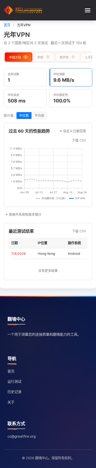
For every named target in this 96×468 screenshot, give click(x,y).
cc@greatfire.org (21, 436)
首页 (7, 25)
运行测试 (14, 381)
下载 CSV (79, 140)
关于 (10, 402)
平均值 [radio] (39, 115)
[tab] (18, 57)
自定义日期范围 (74, 131)
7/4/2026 (18, 253)
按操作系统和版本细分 (25, 214)
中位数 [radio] (24, 115)
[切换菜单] (87, 10)
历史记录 (14, 391)
